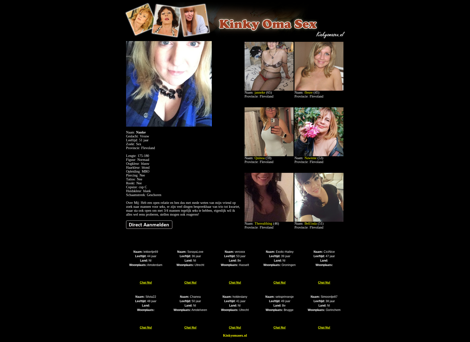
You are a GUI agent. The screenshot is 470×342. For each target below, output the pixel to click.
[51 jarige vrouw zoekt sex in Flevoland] (318, 220)
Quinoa (260, 158)
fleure (309, 92)
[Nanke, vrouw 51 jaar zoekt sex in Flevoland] (169, 125)
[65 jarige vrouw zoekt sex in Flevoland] (269, 89)
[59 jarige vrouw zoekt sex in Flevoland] (269, 155)
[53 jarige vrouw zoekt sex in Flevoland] (318, 155)
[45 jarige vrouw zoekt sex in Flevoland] (318, 89)
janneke (260, 92)
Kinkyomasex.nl (235, 335)
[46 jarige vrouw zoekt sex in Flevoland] (269, 220)
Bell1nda (311, 223)
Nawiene (311, 158)
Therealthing (263, 223)
